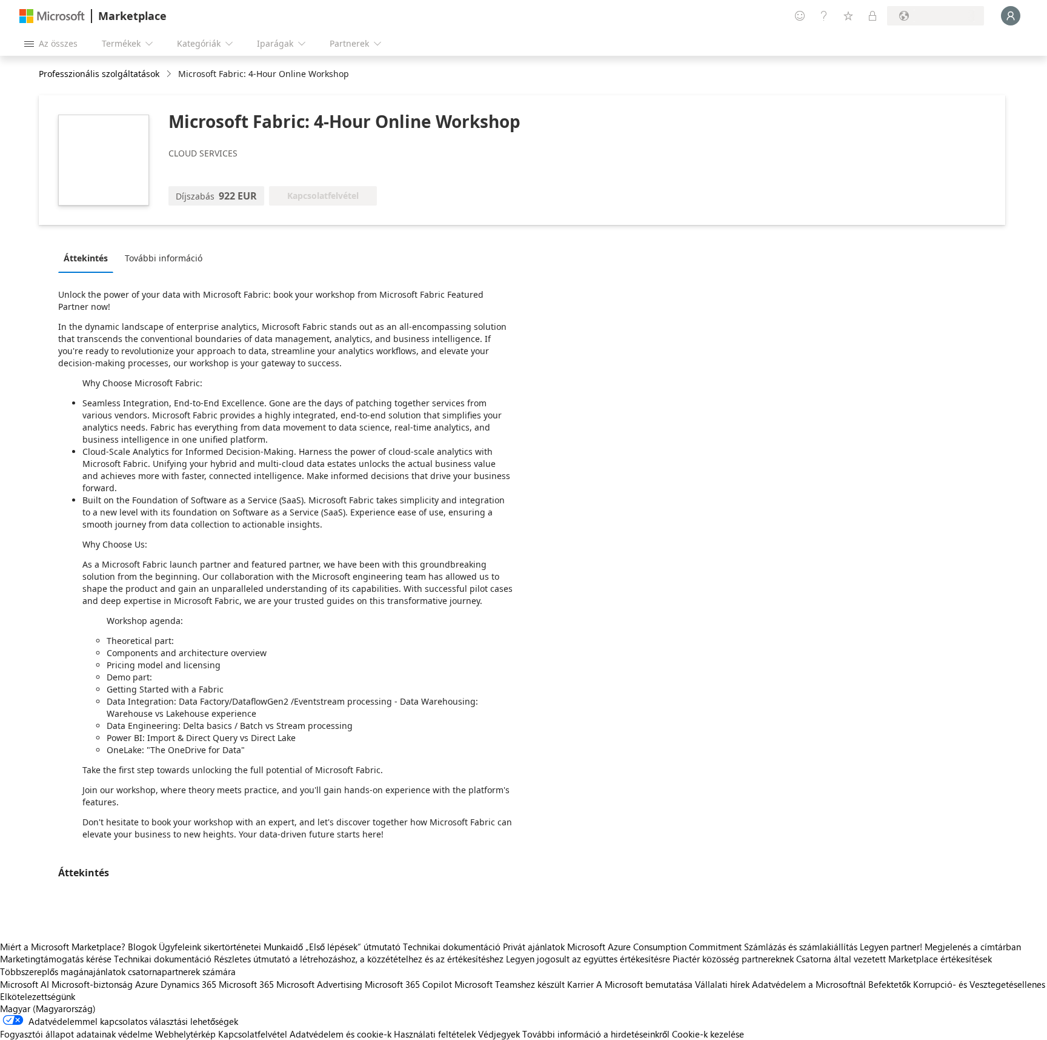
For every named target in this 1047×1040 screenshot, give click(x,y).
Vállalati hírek (722, 984)
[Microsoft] (52, 16)
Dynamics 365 (188, 984)
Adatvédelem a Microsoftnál (809, 984)
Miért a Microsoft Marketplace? (62, 947)
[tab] (88, 257)
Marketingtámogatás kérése (55, 959)
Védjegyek (499, 1034)
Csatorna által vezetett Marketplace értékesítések (894, 959)
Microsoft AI (24, 984)
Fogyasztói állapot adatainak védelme (76, 1034)
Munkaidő (283, 947)
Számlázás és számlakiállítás (800, 947)
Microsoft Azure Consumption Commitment (655, 947)
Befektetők (889, 984)
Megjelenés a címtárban (973, 947)
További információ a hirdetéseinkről (596, 1034)
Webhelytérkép (185, 1034)
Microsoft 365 (246, 984)
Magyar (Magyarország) (48, 1008)
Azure (146, 984)
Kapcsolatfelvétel (252, 1034)
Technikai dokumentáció (451, 947)
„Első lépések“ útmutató (353, 947)
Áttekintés (86, 258)
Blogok (142, 947)
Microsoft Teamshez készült (509, 984)
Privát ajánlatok (534, 947)
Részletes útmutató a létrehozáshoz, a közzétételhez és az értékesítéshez (359, 959)
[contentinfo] (169, 74)
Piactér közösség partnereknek (733, 959)
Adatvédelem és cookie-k (340, 1034)
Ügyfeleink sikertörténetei (210, 947)
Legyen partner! (891, 947)
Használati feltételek (435, 1034)
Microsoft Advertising (319, 984)
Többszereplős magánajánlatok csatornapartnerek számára (118, 971)
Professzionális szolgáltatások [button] (99, 73)
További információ (163, 258)
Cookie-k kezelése (708, 1034)
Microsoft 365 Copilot (408, 984)
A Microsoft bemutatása (644, 984)
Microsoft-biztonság (92, 984)
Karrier (580, 984)
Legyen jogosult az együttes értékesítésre (588, 959)
